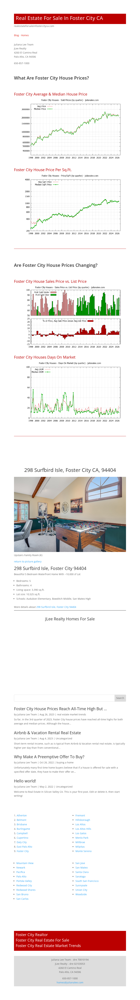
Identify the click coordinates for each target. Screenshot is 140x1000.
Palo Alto (21, 876)
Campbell (22, 833)
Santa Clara (82, 872)
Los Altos (80, 824)
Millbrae (80, 842)
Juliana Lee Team (27, 714)
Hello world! (25, 781)
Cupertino (22, 837)
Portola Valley (24, 881)
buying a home (65, 762)
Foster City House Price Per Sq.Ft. (43, 169)
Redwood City (24, 885)
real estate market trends (71, 714)
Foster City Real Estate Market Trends (48, 945)
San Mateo (81, 867)
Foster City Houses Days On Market (44, 357)
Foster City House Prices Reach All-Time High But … (60, 708)
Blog (16, 35)
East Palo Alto (24, 846)
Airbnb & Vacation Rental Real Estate (47, 732)
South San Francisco (87, 881)
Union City (81, 889)
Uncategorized (64, 738)
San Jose (80, 863)
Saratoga (80, 876)
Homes (25, 35)
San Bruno (22, 894)
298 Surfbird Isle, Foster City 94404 (56, 607)
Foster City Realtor (32, 934)
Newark (20, 867)
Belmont (21, 820)
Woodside (81, 894)
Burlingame (23, 828)
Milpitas (80, 846)
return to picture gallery (27, 561)
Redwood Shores (26, 889)
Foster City (23, 851)
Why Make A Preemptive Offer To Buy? (49, 756)
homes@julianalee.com (70, 982)
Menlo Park (81, 837)
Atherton (22, 815)
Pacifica (20, 872)
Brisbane (22, 824)
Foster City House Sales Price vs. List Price (50, 281)
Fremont (80, 815)
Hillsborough (82, 820)
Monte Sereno (83, 851)
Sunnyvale (81, 885)
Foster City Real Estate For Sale (42, 940)
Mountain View (24, 863)
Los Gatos (80, 833)
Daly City (22, 842)
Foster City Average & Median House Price (50, 94)
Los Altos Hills (83, 828)
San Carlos (22, 898)
